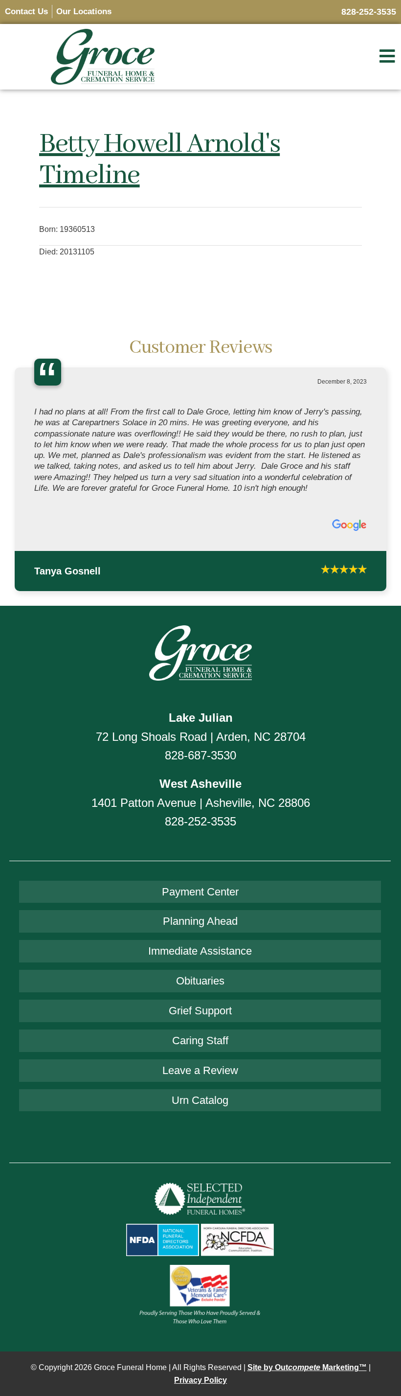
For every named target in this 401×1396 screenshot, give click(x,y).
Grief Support (200, 968)
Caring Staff (200, 998)
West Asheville (200, 741)
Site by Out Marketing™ (307, 1325)
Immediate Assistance (200, 909)
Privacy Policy (200, 1338)
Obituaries (200, 939)
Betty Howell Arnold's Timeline (159, 160)
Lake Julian (201, 675)
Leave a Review (200, 1028)
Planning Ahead (200, 879)
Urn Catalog (200, 1058)
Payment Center (200, 850)
